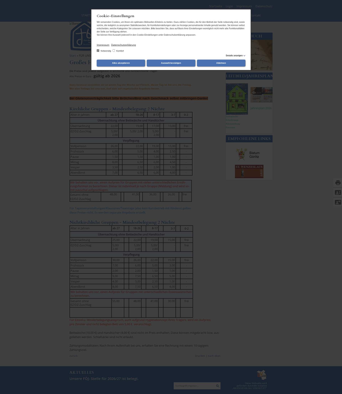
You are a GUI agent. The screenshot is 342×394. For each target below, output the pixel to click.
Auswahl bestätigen (171, 63)
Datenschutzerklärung (123, 44)
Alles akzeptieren (121, 63)
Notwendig (106, 51)
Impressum (103, 44)
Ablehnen (221, 63)
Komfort (120, 51)
